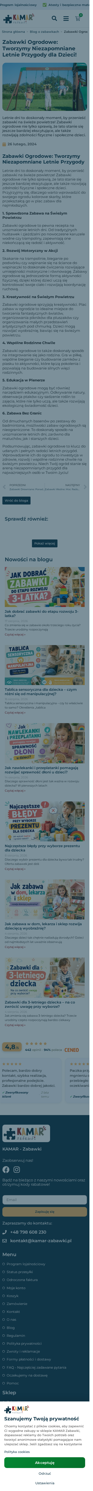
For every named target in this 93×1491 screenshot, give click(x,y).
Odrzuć (45, 1473)
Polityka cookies (17, 1452)
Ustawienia (44, 1483)
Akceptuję (44, 1462)
